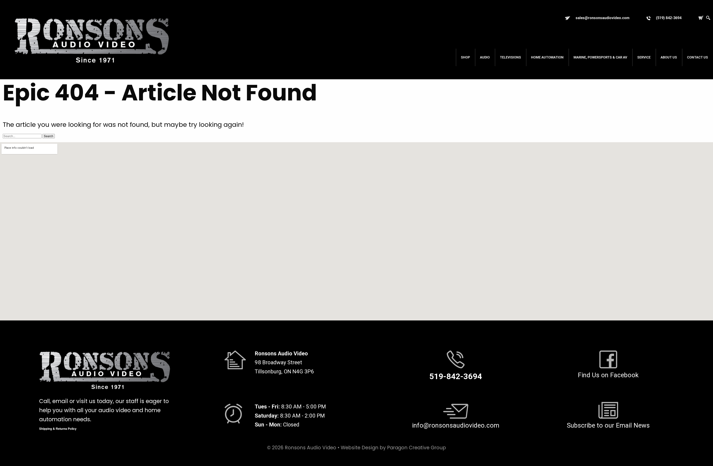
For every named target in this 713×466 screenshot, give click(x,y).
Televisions (510, 57)
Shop (465, 57)
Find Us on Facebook (608, 375)
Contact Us (697, 57)
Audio (485, 57)
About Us (669, 57)
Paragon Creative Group (416, 447)
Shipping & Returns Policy (57, 428)
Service (644, 57)
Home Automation (547, 57)
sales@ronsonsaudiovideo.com (602, 18)
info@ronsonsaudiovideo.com (455, 425)
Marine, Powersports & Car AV (600, 57)
